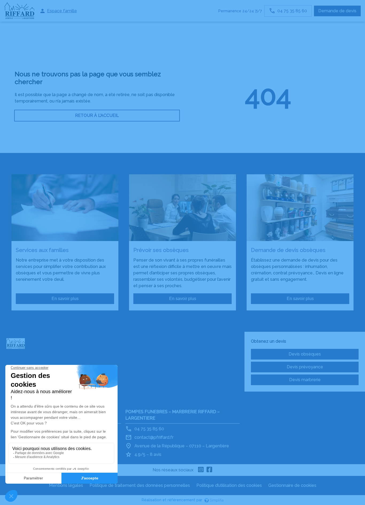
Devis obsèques (305, 354)
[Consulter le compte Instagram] (201, 470)
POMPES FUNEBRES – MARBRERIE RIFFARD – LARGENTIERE (172, 415)
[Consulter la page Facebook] (209, 470)
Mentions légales (66, 485)
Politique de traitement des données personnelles (140, 485)
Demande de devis (337, 10)
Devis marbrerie (305, 379)
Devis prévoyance (305, 366)
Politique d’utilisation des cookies (229, 485)
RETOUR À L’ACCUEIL (97, 115)
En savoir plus (65, 298)
